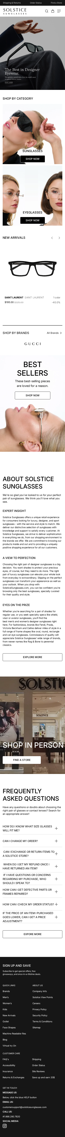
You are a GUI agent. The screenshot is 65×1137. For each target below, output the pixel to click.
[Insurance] (17, 1071)
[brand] (32, 343)
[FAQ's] (17, 1059)
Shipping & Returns (12, 3)
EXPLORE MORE (32, 657)
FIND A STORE (21, 760)
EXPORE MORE (33, 934)
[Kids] (17, 1009)
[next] (59, 238)
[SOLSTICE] (15, 11)
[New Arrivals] (17, 1015)
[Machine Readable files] (17, 1033)
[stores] (32, 725)
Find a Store (56, 3)
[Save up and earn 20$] (47, 1077)
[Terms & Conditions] (47, 1021)
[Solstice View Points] (47, 997)
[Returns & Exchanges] (17, 1077)
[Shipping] (47, 1059)
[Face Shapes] (17, 1027)
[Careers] (47, 1003)
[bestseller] (32, 403)
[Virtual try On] (17, 1046)
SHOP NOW (33, 395)
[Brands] (17, 991)
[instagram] (5, 1127)
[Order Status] (47, 1065)
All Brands (53, 332)
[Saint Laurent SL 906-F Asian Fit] (32, 268)
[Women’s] (17, 1003)
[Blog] (17, 1040)
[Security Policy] (47, 1015)
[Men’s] (17, 997)
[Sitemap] (47, 1027)
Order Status (36, 3)
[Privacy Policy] (47, 1009)
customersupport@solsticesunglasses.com (24, 1107)
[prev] (52, 238)
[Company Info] (47, 991)
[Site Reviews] (47, 1071)
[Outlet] (17, 1021)
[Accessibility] (17, 1065)
